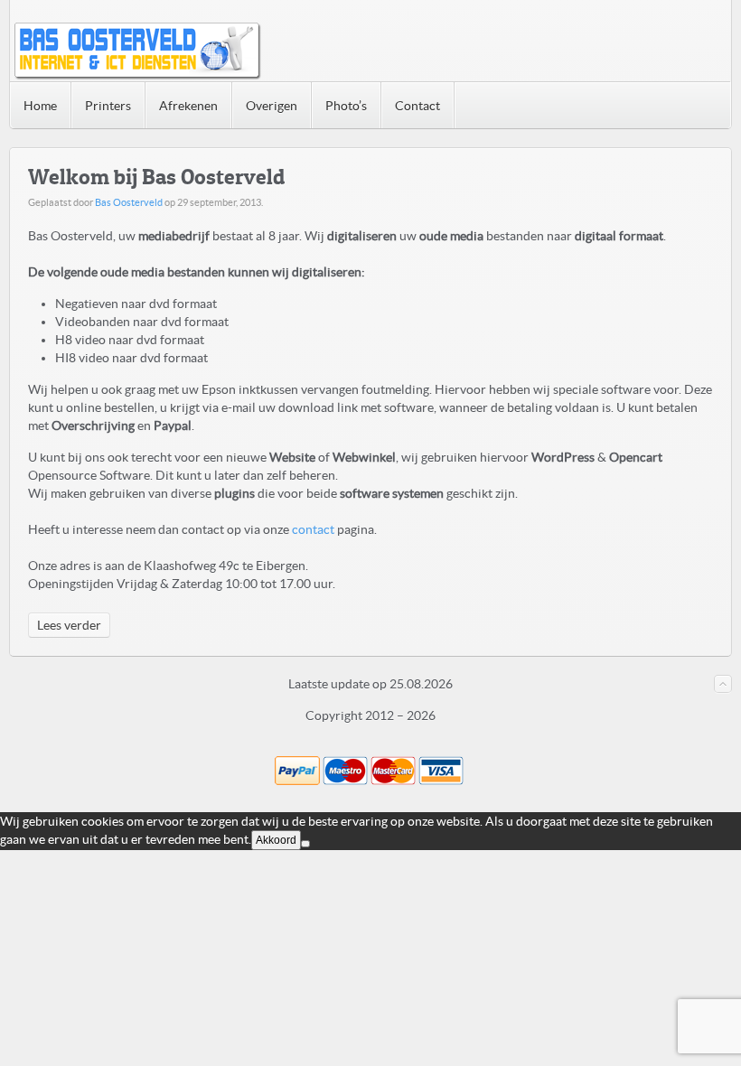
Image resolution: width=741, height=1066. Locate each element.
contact (313, 529)
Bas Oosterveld (129, 202)
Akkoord (276, 840)
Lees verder (69, 625)
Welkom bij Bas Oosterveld (156, 177)
